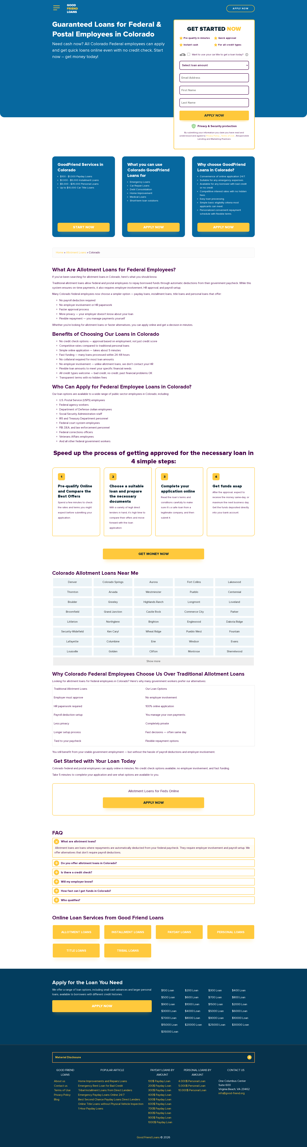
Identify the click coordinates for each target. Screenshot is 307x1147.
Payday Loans (179, 932)
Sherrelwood (234, 651)
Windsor (194, 641)
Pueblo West (194, 631)
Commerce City (194, 612)
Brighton (154, 622)
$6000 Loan (239, 1011)
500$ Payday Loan (159, 1099)
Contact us (61, 1086)
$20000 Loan (193, 1025)
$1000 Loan (192, 1004)
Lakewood (234, 582)
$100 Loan (167, 990)
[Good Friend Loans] (72, 9)
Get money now (153, 554)
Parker (234, 612)
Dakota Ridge (234, 622)
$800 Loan (238, 997)
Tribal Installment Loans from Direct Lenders (105, 1090)
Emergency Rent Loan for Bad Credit (100, 1086)
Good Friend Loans (148, 1137)
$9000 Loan (216, 1018)
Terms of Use (227, 136)
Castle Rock (153, 612)
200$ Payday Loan (159, 1086)
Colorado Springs (113, 582)
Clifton (153, 651)
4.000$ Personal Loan (191, 1081)
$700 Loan (215, 997)
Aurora (153, 582)
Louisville (72, 651)
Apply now (240, 8)
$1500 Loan (215, 1004)
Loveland (234, 602)
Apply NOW (153, 227)
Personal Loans (230, 932)
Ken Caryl (113, 631)
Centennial (234, 592)
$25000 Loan (216, 1025)
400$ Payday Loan (159, 1095)
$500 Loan (168, 997)
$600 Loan (191, 997)
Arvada (113, 592)
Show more (153, 661)
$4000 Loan (192, 1011)
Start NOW (83, 227)
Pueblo (194, 592)
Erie (153, 641)
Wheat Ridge (153, 631)
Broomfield (72, 612)
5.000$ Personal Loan (191, 1086)
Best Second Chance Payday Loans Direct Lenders (109, 1099)
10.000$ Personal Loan (192, 1090)
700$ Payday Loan (159, 1108)
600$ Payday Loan (159, 1104)
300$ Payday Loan (159, 1090)
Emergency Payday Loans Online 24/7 (101, 1095)
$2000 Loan (239, 1004)
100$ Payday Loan (159, 1081)
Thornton (72, 592)
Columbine (113, 641)
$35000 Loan (169, 1031)
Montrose (194, 651)
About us (59, 1081)
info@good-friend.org (232, 1093)
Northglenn (113, 622)
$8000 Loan (192, 1018)
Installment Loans (128, 932)
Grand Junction (113, 612)
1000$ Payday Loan (160, 1122)
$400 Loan (239, 990)
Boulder (72, 602)
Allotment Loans (76, 252)
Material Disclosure (68, 1057)
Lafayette (72, 641)
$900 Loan (168, 1004)
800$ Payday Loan (159, 1113)
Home (59, 252)
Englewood (194, 622)
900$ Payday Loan (159, 1117)
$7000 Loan (168, 1018)
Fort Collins (194, 582)
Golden (113, 651)
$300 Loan (215, 990)
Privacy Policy (212, 136)
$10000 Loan (240, 1018)
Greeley (113, 602)
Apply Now (153, 803)
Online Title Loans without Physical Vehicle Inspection (110, 1104)
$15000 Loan (169, 1025)
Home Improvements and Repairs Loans (102, 1081)
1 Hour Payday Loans (90, 1108)
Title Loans (76, 951)
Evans (234, 641)
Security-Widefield (72, 631)
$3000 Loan (168, 1011)
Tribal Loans (128, 951)
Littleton (72, 622)
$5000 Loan (216, 1011)
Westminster (153, 592)
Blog (56, 1099)
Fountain (234, 631)
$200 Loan (191, 990)
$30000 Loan (240, 1025)
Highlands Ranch (153, 602)
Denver (72, 582)
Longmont (194, 602)
